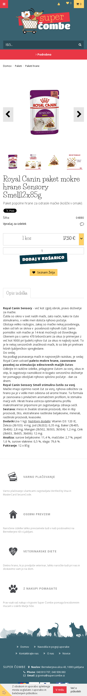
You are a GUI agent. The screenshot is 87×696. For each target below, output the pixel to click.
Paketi (18, 66)
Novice (66, 653)
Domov (7, 66)
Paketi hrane (32, 66)
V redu (60, 690)
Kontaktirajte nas (28, 653)
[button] (79, 114)
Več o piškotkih (76, 689)
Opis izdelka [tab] (16, 293)
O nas (50, 653)
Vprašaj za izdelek (14, 224)
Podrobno (44, 54)
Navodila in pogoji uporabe (53, 647)
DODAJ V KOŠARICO (43, 258)
